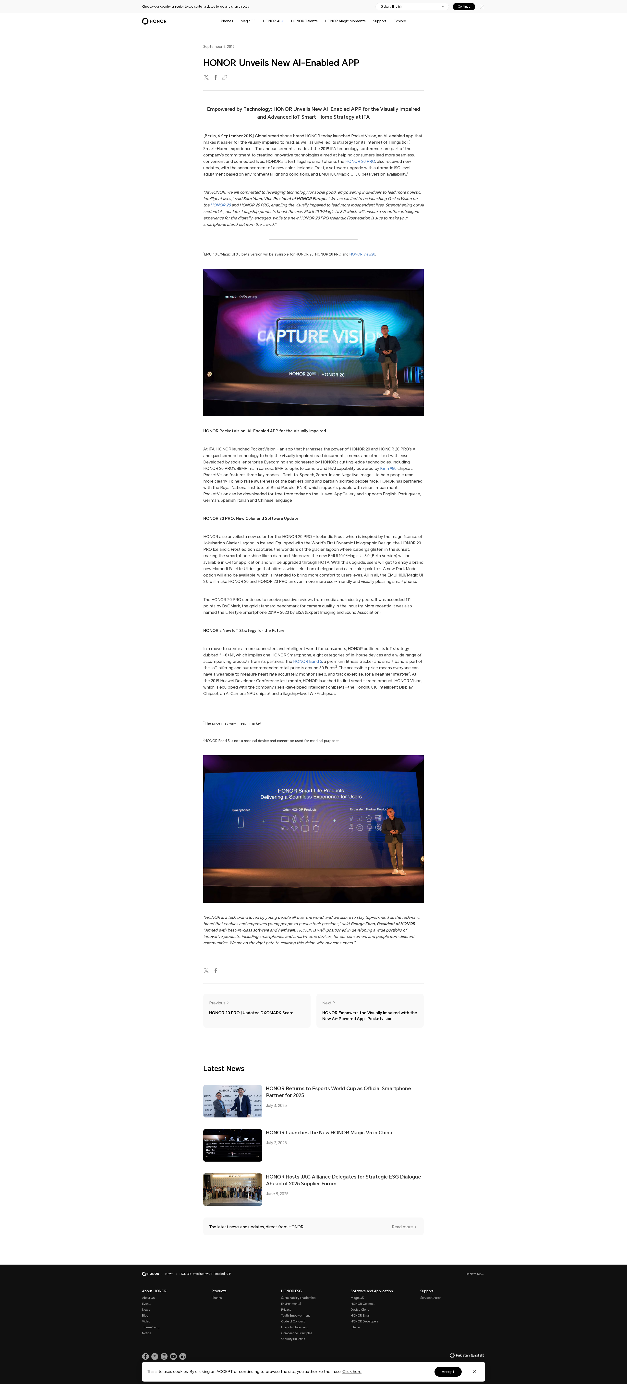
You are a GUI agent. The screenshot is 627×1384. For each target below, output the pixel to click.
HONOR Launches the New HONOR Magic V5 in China (329, 1133)
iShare (355, 1327)
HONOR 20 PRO (360, 161)
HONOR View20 (362, 254)
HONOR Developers (364, 1321)
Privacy (286, 1309)
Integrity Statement (294, 1327)
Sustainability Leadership (298, 1298)
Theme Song (150, 1327)
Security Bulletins (293, 1339)
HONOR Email (360, 1315)
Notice (146, 1333)
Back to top (474, 1274)
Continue (464, 6)
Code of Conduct (293, 1321)
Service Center (430, 1298)
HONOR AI (271, 21)
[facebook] (216, 77)
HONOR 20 (220, 205)
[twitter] (206, 77)
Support (379, 21)
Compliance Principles (296, 1333)
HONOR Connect (362, 1304)
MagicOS (248, 21)
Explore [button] (400, 21)
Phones (227, 21)
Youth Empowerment (295, 1315)
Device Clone (360, 1309)
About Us (148, 1298)
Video (146, 1321)
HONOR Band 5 (307, 661)
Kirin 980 (388, 468)
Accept (448, 1372)
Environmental (291, 1304)
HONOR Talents (304, 21)
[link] (145, 1356)
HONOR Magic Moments (345, 21)
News (146, 1309)
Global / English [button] (391, 6)
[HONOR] (153, 1274)
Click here (352, 1371)
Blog (145, 1315)
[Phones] (235, 21)
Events (146, 1304)
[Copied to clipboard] (225, 77)
